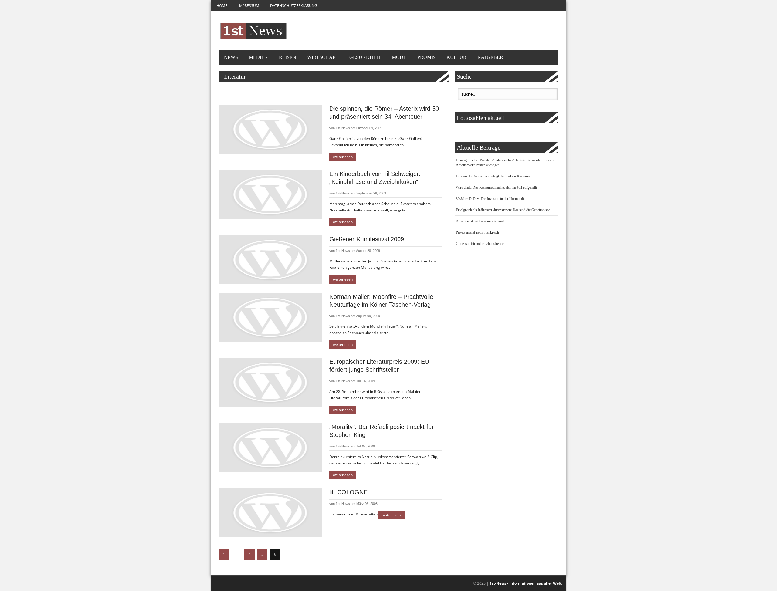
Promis (426, 57)
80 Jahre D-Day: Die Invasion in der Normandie (490, 199)
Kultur (456, 57)
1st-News (343, 128)
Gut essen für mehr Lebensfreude (480, 243)
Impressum (248, 5)
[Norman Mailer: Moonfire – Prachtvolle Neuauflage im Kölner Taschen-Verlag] (270, 317)
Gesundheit (365, 57)
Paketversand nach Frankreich (477, 232)
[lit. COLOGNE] (270, 512)
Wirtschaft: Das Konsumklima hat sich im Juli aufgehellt (496, 187)
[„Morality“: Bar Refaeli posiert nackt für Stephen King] (270, 447)
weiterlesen (343, 156)
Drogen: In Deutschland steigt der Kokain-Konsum (493, 176)
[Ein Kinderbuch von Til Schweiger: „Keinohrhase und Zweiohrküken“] (270, 194)
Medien (258, 57)
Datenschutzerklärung (293, 5)
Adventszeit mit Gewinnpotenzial (480, 221)
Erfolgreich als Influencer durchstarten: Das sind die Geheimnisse (503, 210)
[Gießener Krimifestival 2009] (270, 259)
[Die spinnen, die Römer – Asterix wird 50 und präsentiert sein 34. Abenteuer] (270, 129)
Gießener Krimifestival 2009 (366, 239)
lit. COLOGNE (348, 492)
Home (221, 5)
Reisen (287, 57)
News (231, 57)
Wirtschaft (322, 57)
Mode (399, 57)
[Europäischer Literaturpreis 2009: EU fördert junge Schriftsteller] (270, 382)
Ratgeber (490, 57)
